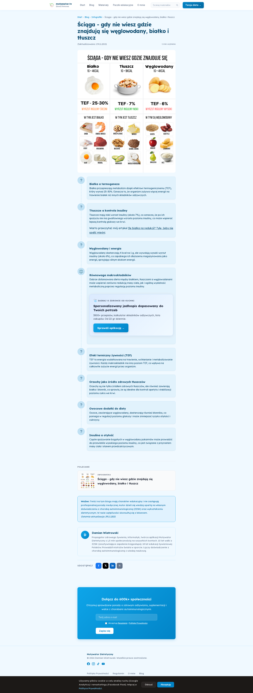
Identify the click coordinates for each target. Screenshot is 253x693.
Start (82, 5)
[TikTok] (98, 664)
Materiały (104, 5)
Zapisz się (104, 631)
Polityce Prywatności (90, 688)
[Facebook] (88, 664)
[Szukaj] (177, 5)
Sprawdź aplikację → (110, 327)
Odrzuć (149, 684)
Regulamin (122, 623)
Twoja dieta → (193, 5)
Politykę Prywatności (138, 623)
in (112, 565)
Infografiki (97, 17)
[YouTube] (103, 664)
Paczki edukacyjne (123, 5)
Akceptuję (166, 684)
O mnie (141, 5)
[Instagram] (93, 664)
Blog (91, 5)
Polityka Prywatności (98, 673)
